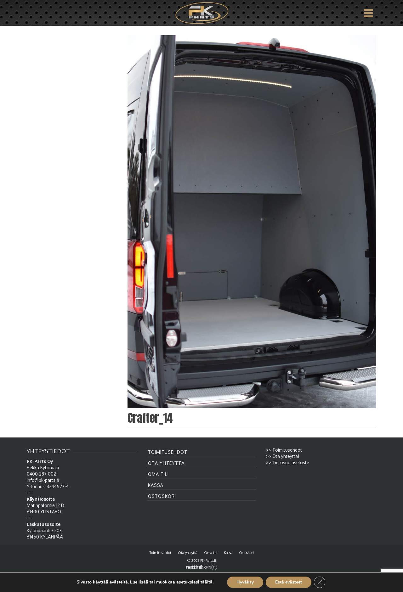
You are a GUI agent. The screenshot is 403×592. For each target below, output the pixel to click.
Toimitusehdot (167, 452)
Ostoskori (162, 496)
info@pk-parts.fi (43, 480)
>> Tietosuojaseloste (287, 462)
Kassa (155, 485)
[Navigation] (368, 13)
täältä (207, 582)
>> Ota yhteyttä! (282, 456)
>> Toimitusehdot (284, 450)
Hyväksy (245, 582)
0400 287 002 (41, 473)
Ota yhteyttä (166, 463)
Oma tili (158, 474)
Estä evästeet (288, 582)
